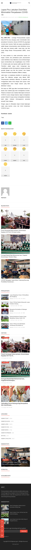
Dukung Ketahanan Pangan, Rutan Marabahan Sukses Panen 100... (18, 317)
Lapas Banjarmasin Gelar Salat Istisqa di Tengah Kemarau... (18, 520)
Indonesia (5, 536)
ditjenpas (3, 197)
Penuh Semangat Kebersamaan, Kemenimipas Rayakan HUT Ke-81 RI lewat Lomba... (13, 231)
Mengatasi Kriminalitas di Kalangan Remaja (18, 310)
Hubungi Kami (15, 544)
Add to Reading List (23, 17)
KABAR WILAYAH (5, 421)
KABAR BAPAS (5, 430)
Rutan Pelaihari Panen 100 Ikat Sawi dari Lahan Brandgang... (18, 513)
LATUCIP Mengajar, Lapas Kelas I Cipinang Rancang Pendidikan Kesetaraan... (15, 281)
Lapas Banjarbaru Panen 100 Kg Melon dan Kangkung (19, 295)
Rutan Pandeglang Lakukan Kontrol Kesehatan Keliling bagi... (17, 506)
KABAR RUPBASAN (6, 432)
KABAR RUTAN (5, 427)
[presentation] (24, 450)
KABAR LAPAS (5, 17)
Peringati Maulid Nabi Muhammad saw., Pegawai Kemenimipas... (13, 379)
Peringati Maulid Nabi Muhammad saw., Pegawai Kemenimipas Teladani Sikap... (14, 256)
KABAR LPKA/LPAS (6, 438)
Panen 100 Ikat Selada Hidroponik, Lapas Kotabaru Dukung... (20, 303)
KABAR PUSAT (5, 418)
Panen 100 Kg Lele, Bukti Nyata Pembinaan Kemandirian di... (17, 324)
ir (1, 358)
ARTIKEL (3, 435)
